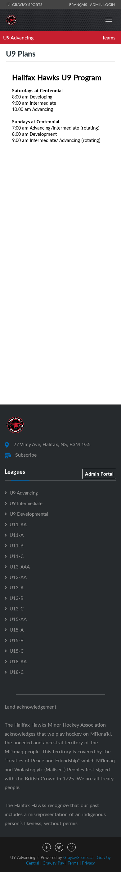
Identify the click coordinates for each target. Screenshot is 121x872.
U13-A (17, 587)
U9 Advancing (18, 37)
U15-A (17, 630)
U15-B (17, 640)
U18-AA (18, 661)
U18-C (17, 672)
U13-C (17, 608)
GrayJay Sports (27, 4)
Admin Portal (99, 473)
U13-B (17, 598)
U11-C (17, 556)
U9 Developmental (29, 514)
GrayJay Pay (53, 863)
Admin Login (102, 4)
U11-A (17, 535)
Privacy (88, 863)
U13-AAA (20, 567)
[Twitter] (59, 847)
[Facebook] (47, 847)
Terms (73, 863)
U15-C (17, 651)
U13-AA (18, 577)
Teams (108, 37)
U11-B (17, 545)
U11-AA (18, 524)
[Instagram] (71, 847)
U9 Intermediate (26, 503)
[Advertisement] (60, 329)
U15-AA (18, 619)
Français (79, 4)
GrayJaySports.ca (78, 857)
